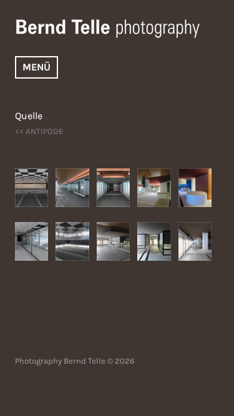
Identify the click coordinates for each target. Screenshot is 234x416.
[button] (35, 188)
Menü (36, 67)
